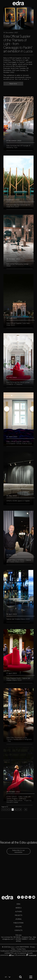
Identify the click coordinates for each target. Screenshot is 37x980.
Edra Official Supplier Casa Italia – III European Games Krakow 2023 (19, 442)
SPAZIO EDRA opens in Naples (18, 501)
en (6, 977)
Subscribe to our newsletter (18, 851)
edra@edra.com (7, 939)
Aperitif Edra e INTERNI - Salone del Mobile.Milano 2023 (18, 561)
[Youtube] (33, 897)
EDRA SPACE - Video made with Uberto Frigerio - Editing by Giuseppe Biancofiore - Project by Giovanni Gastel (19, 799)
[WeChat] (26, 897)
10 (25, 809)
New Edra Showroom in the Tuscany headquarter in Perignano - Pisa (19, 739)
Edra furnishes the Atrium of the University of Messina (17, 383)
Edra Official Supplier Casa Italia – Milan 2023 (18, 324)
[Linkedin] (30, 897)
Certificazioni (4, 951)
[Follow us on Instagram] (22, 897)
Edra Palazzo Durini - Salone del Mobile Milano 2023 (18, 679)
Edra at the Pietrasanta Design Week (17, 265)
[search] (20, 977)
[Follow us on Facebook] (19, 897)
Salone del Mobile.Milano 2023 (18, 619)
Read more (13, 83)
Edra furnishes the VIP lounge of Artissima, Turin (18, 146)
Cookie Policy (21, 949)
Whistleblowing (15, 951)
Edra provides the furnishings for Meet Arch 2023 (18, 206)
